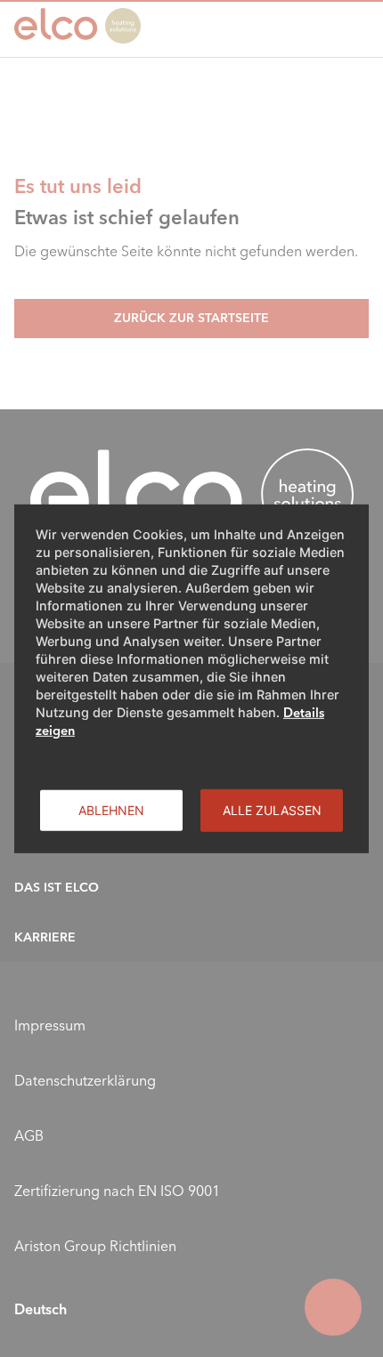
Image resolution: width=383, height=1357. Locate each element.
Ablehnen (111, 809)
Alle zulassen (272, 809)
